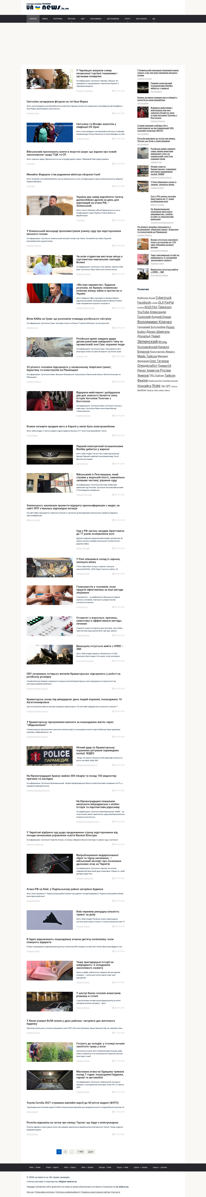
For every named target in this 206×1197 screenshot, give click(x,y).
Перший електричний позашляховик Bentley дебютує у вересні (162, 86)
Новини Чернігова (35, 844)
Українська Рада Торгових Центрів (163, 381)
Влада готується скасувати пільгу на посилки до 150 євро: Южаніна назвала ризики (164, 244)
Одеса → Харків (140, 1167)
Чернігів (174, 386)
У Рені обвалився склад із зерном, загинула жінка (163, 183)
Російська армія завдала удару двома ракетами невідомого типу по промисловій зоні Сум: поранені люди (163, 154)
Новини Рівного (34, 382)
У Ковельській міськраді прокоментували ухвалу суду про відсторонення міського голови (158, 73)
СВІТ (83, 19)
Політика (31, 164)
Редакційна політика (44, 1192)
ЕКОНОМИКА (95, 19)
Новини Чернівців (84, 91)
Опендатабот (147, 366)
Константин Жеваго (162, 351)
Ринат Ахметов (148, 370)
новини (161, 390)
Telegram (165, 307)
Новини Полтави (84, 495)
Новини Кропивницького (38, 790)
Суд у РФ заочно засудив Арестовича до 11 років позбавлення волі (163, 199)
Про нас (30, 1192)
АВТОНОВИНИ (113, 19)
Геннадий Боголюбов (151, 327)
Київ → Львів (34, 1167)
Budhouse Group (146, 298)
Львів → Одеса (52, 1167)
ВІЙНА (45, 19)
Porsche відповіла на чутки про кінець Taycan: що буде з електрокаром (156, 139)
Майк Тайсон (147, 356)
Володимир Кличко (154, 322)
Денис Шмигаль (158, 331)
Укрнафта (144, 386)
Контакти (115, 1192)
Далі (90, 1151)
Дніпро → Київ (105, 1167)
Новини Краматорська (37, 688)
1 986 (80, 1151)
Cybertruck (164, 298)
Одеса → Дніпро (160, 1167)
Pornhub (140, 307)
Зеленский (147, 341)
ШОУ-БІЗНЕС (141, 19)
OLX (161, 302)
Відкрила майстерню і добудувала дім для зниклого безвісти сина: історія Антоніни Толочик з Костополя (164, 113)
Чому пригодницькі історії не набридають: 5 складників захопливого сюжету (165, 258)
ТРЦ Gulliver (156, 375)
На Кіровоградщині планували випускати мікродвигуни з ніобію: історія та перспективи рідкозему (162, 214)
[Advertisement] (103, 43)
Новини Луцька (34, 246)
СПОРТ (127, 19)
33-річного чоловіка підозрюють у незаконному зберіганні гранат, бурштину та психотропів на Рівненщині (158, 229)
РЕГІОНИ (71, 19)
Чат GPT (166, 385)
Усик (156, 385)
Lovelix (154, 303)
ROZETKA (150, 307)
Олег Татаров (159, 361)
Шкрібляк (141, 390)
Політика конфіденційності (67, 1192)
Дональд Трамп (148, 336)
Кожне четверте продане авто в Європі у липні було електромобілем (157, 98)
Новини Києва (83, 635)
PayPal (169, 302)
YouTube (143, 312)
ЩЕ (153, 19)
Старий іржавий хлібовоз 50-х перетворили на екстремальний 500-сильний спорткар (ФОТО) (155, 128)
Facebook (144, 302)
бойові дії (150, 390)
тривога (167, 390)
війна (156, 390)
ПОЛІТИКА (57, 19)
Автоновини (32, 435)
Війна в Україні (33, 520)
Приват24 (164, 365)
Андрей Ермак (161, 317)
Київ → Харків (87, 1167)
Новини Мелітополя (85, 308)
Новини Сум (32, 328)
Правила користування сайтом (95, 1192)
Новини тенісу (33, 113)
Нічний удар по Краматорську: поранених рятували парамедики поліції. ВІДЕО (163, 170)
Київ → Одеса (70, 1167)
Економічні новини (85, 661)
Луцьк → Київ (122, 1167)
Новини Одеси (82, 574)
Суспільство (82, 607)
